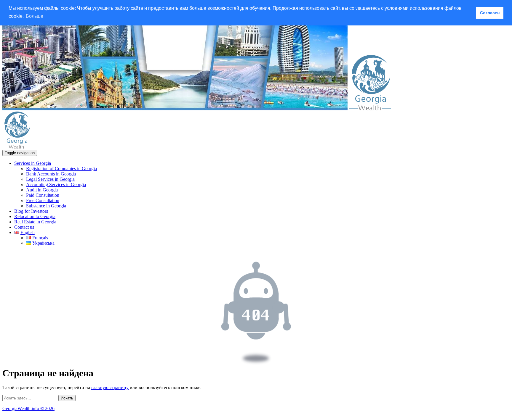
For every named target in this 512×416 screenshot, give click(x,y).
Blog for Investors (31, 211)
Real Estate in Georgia (35, 221)
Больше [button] (34, 16)
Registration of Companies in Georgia (61, 168)
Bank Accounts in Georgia (51, 173)
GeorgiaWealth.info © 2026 (28, 408)
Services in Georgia (32, 163)
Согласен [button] (490, 12)
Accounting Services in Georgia (56, 184)
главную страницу (110, 387)
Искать (67, 398)
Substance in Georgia (46, 205)
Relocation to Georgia (34, 216)
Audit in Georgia (42, 189)
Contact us (24, 227)
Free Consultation (42, 200)
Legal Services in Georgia (50, 179)
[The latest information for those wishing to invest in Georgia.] (370, 108)
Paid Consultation (42, 195)
